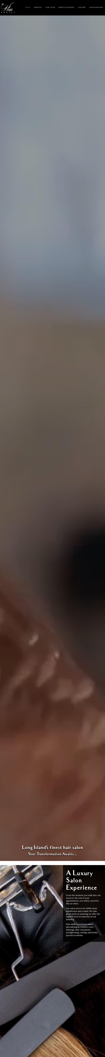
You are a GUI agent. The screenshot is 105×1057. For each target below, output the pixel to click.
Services (38, 8)
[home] (7, 7)
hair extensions (66, 8)
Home (27, 8)
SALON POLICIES (96, 8)
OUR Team (50, 8)
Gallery (82, 8)
